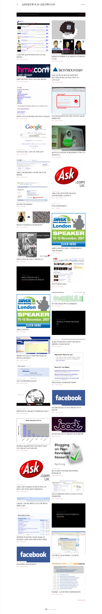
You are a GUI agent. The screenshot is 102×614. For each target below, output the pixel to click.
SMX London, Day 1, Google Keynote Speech (32, 278)
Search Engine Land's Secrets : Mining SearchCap (66, 343)
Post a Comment (24, 59)
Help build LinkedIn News (64, 382)
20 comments (58, 346)
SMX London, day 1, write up (30, 259)
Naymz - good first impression (66, 592)
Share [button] (18, 59)
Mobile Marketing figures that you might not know (32, 447)
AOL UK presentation (26, 381)
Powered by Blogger (52, 609)
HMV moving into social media (31, 79)
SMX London (23, 329)
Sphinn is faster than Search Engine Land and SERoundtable (32, 538)
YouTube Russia (59, 284)
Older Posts (81, 600)
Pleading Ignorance (27, 564)
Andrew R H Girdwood (38, 4)
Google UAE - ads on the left (30, 152)
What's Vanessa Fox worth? (29, 225)
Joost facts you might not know (67, 434)
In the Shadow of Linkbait (64, 303)
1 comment (57, 208)
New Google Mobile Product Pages (33, 116)
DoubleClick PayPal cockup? (65, 555)
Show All (81, 14)
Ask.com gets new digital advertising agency (64, 194)
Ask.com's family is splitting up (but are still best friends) (31, 488)
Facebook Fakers (24, 204)
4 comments (58, 157)
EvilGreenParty (59, 206)
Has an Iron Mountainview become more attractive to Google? (65, 77)
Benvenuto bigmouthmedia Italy (33, 411)
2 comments (23, 206)
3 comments (23, 331)
